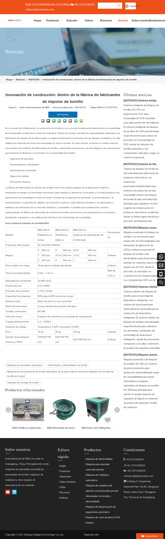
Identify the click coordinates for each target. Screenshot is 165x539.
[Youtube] (7, 492)
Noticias (63, 497)
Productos (64, 471)
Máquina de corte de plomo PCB (103, 517)
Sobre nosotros (67, 481)
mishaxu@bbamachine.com (138, 476)
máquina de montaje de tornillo (23, 382)
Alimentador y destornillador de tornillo (67, 365)
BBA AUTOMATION (107, 107)
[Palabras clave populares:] (119, 6)
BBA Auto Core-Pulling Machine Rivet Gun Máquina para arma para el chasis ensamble (97, 427)
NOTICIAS (130, 100)
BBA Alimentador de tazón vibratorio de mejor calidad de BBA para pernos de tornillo (62, 427)
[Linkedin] (14, 492)
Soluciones (65, 476)
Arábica (90, 522)
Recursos (64, 492)
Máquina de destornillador (99, 459)
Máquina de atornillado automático (25, 365)
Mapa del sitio (91, 534)
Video (62, 487)
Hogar (62, 465)
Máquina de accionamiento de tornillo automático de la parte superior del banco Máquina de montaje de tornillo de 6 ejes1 (60, 373)
